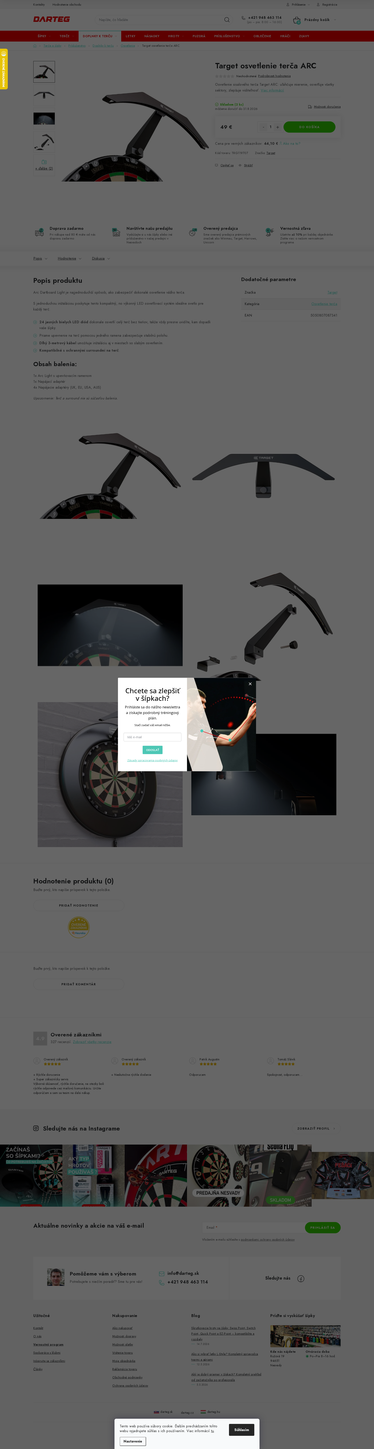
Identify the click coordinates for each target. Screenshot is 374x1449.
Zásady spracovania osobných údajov (152, 760)
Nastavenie (133, 1441)
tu (212, 1430)
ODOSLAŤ (152, 750)
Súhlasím (241, 1429)
